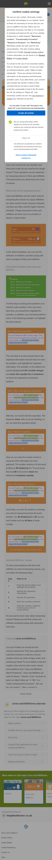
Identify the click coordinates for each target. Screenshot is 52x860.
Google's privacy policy (33, 52)
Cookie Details (22, 58)
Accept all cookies (26, 113)
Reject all (26, 138)
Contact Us (26, 158)
